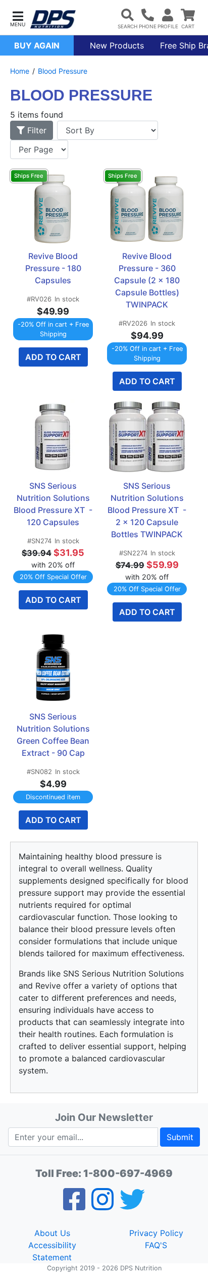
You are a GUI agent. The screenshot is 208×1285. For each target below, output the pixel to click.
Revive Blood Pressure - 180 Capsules (54, 268)
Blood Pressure (62, 71)
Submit (180, 1137)
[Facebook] (74, 1206)
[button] (17, 18)
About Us (52, 1233)
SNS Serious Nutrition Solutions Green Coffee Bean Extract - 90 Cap (54, 734)
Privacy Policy (156, 1233)
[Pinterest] (102, 1206)
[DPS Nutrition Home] (53, 19)
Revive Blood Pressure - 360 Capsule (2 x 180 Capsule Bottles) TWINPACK (148, 280)
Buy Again (37, 45)
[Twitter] (132, 1206)
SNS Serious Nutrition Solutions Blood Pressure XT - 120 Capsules (53, 504)
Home (19, 71)
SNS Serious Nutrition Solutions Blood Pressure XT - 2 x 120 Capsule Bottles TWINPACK (147, 510)
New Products (117, 45)
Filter (35, 130)
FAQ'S (156, 1245)
